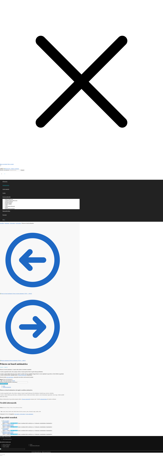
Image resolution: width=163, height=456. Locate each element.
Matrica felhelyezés (6, 444)
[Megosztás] (3, 454)
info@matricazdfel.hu (7, 439)
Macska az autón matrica (8, 433)
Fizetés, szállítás (6, 446)
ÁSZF (31, 444)
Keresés (22, 170)
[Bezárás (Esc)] (4, 454)
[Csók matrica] (6, 428)
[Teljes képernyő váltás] (1, 454)
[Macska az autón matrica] (8, 431)
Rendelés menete (6, 445)
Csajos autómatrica (29, 414)
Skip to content (11, 164)
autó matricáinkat (9, 377)
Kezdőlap (2, 223)
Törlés (13, 380)
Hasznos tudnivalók (22, 375)
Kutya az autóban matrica (8, 425)
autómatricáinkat (43, 399)
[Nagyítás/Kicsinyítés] (0, 454)
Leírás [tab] (4, 386)
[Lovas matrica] (6, 420)
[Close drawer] (0, 165)
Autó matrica (12, 223)
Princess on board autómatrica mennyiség (8, 382)
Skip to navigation (3, 164)
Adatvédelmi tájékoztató (35, 445)
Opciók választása (14, 423)
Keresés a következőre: (4, 170)
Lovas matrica (6, 422)
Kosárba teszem (4, 383)
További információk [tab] (7, 387)
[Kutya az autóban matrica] (8, 424)
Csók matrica (5, 429)
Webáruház (7, 223)
